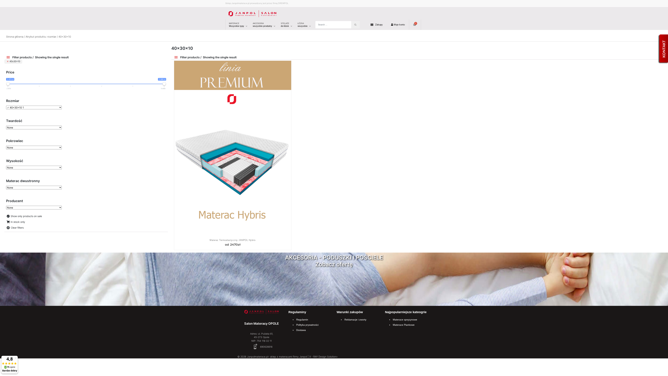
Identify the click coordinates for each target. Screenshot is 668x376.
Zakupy (379, 24)
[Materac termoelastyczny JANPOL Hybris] (232, 149)
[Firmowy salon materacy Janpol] (261, 312)
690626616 (265, 346)
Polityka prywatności (307, 324)
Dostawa (301, 330)
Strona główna (14, 36)
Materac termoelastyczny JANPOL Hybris (233, 240)
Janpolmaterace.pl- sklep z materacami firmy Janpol (277, 356)
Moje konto (399, 24)
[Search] (355, 24)
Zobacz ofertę (334, 264)
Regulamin (302, 319)
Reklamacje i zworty (355, 319)
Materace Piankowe (404, 324)
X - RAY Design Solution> (323, 356)
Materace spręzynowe (405, 319)
